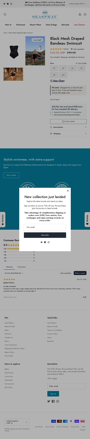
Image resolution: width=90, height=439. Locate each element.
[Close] (67, 190)
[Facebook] (45, 242)
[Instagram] (48, 242)
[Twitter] (41, 242)
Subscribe (45, 235)
